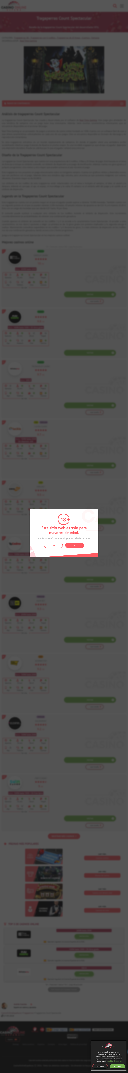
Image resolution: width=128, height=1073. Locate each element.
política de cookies (115, 1061)
